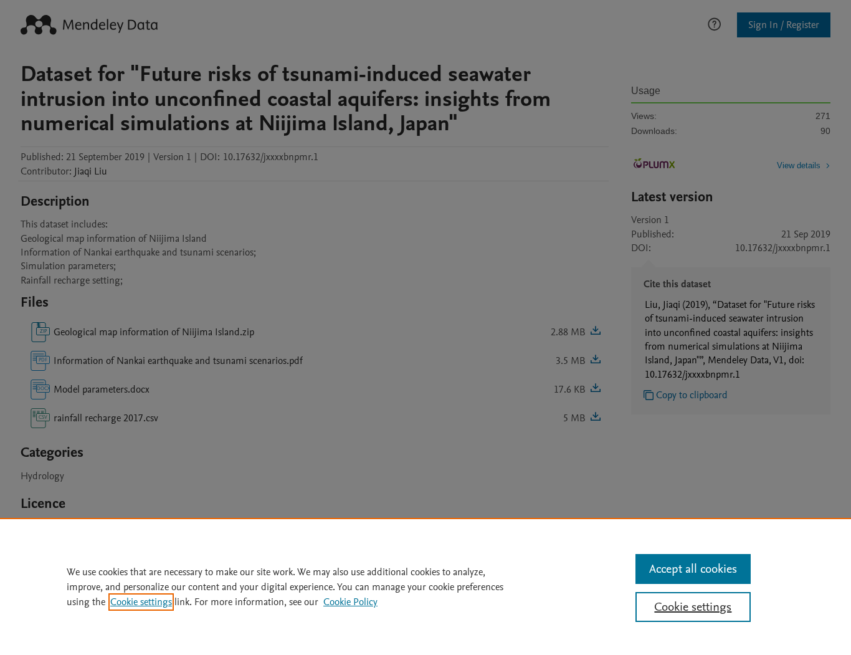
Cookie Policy (350, 602)
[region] (425, 586)
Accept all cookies (693, 569)
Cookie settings (141, 602)
